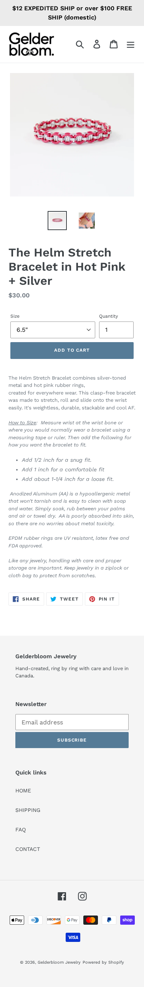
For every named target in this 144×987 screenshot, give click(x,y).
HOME (23, 790)
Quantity (108, 316)
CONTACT (27, 849)
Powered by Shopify (103, 962)
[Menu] (130, 44)
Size (15, 316)
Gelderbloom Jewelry (59, 962)
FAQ (20, 829)
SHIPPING (27, 810)
